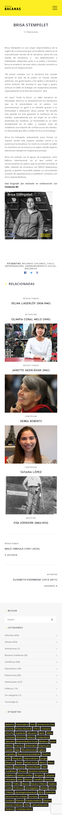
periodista (10, 779)
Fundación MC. (12, 186)
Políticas (9, 688)
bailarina (10, 724)
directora (20, 737)
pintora (9, 766)
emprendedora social (27, 741)
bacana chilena (38, 783)
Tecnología (10, 701)
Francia (28, 779)
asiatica (52, 783)
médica (9, 745)
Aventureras (11, 648)
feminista (50, 792)
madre (19, 762)
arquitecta (20, 733)
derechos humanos (38, 771)
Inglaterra (10, 775)
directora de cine (45, 724)
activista (43, 796)
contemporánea (24, 809)
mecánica (31, 268)
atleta (49, 733)
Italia (17, 749)
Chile (50, 263)
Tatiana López (31, 472)
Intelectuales (31, 298)
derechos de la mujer (16, 796)
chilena (9, 792)
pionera (20, 800)
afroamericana (29, 749)
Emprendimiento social (40, 266)
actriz (20, 779)
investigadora (32, 788)
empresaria (44, 745)
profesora (18, 788)
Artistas (31, 518)
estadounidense (34, 800)
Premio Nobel (33, 766)
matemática (31, 745)
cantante (49, 775)
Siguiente (49, 585)
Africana (22, 771)
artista (44, 788)
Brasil (52, 741)
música (25, 783)
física (51, 762)
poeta (8, 788)
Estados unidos (24, 775)
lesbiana (45, 728)
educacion (32, 733)
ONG (44, 766)
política (16, 783)
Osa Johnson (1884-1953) (31, 523)
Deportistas (10, 668)
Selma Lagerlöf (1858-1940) (31, 303)
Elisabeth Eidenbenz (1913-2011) (35, 579)
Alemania (10, 741)
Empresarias (32, 32)
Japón (42, 733)
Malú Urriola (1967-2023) (22, 548)
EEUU (41, 792)
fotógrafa (17, 758)
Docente (10, 728)
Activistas (31, 314)
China (36, 728)
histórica (10, 809)
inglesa (41, 749)
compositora (43, 737)
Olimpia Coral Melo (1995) (31, 319)
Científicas (31, 416)
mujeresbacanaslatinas (28, 754)
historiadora (22, 724)
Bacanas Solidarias (14, 655)
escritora (10, 800)
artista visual (31, 762)
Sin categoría (11, 695)
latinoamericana (39, 804)
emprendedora (14, 266)
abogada (38, 775)
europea (33, 796)
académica (11, 771)
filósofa (9, 733)
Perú (32, 724)
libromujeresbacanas (25, 792)
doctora (46, 754)
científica (38, 779)
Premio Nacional (23, 728)
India (8, 758)
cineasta (10, 737)
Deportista (20, 766)
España (9, 749)
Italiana (30, 737)
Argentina (10, 754)
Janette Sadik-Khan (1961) (31, 370)
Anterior (12, 555)
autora (52, 788)
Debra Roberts (31, 421)
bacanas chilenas (34, 263)
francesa (19, 745)
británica (44, 741)
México (42, 762)
